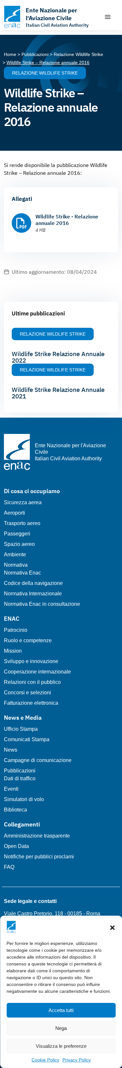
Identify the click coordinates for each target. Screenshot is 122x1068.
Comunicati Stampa (26, 739)
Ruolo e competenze (28, 640)
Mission (13, 651)
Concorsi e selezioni (27, 692)
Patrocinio (15, 630)
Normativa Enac (22, 573)
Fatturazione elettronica (31, 703)
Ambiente (15, 554)
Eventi (11, 789)
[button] (112, 927)
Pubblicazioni (19, 770)
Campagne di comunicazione (38, 760)
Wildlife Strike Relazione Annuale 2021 (58, 392)
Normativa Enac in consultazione (42, 604)
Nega (61, 1028)
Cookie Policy (45, 1059)
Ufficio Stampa (21, 729)
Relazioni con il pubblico (32, 682)
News (10, 750)
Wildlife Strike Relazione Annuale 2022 (58, 357)
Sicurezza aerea (23, 502)
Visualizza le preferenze (61, 1046)
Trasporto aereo (22, 523)
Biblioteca (15, 809)
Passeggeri (17, 533)
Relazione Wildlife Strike (45, 73)
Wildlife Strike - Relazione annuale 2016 (66, 219)
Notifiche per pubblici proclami (39, 856)
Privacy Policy (76, 1059)
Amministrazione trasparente (37, 836)
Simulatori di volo (24, 799)
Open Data (16, 846)
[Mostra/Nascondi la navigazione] (108, 17)
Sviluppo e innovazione (31, 661)
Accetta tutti (61, 1010)
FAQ (9, 867)
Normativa (16, 565)
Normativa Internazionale (33, 593)
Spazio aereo (19, 544)
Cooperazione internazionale (37, 671)
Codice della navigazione (33, 583)
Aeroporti (14, 513)
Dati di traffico (19, 778)
